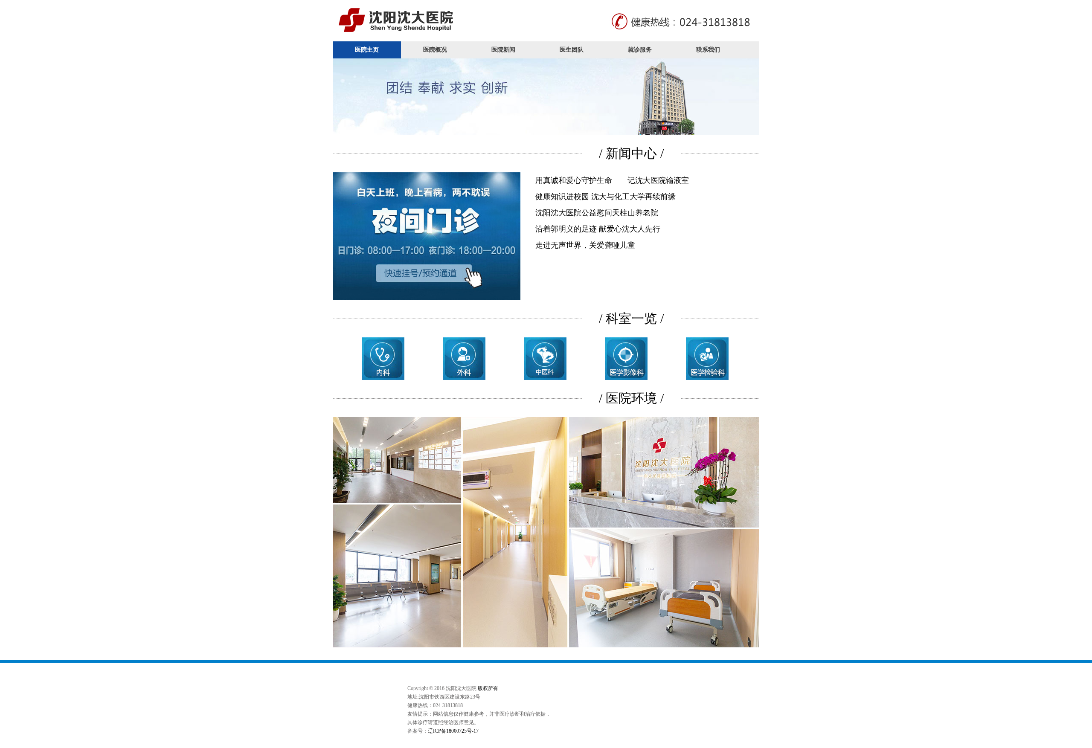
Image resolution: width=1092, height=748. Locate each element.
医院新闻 (503, 49)
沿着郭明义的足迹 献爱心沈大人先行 (597, 229)
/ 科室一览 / (631, 318)
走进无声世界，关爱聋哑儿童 (585, 245)
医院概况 (435, 49)
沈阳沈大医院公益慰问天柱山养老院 (596, 213)
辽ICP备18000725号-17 (453, 731)
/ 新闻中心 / (631, 153)
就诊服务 (640, 49)
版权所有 (488, 688)
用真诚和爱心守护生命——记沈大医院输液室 (612, 180)
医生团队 (572, 49)
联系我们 (708, 49)
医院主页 (367, 49)
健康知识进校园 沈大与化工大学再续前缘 (605, 196)
